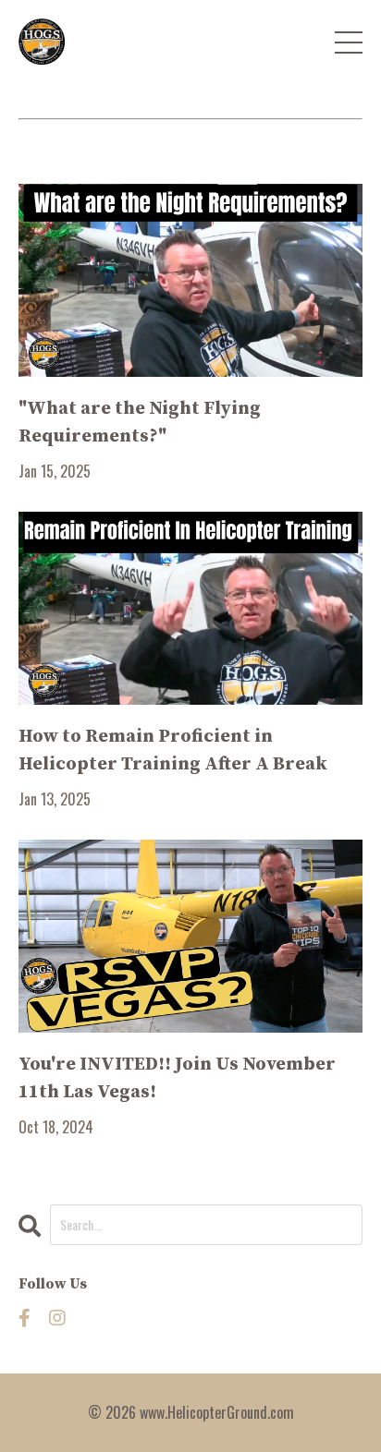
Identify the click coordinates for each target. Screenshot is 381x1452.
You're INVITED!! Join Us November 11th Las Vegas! (177, 1078)
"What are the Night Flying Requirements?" (139, 422)
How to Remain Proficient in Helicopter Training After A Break (172, 750)
